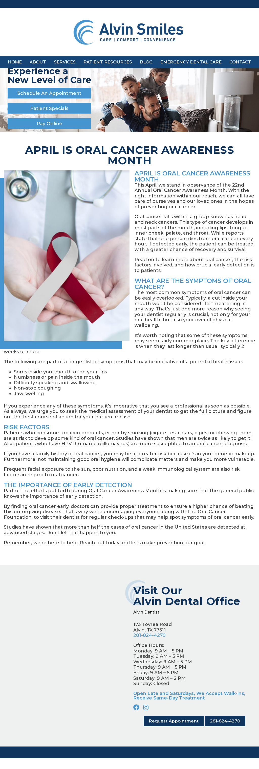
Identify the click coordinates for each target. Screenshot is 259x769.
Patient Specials (49, 108)
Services (65, 61)
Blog (146, 61)
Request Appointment (174, 720)
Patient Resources (107, 61)
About (38, 61)
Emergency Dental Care (191, 61)
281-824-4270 (149, 635)
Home (15, 61)
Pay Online (49, 123)
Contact (240, 61)
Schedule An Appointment (49, 93)
